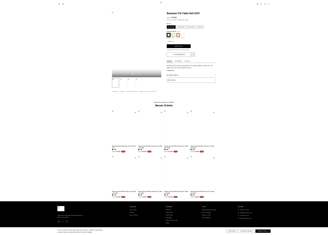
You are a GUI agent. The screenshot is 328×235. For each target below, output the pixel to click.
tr (268, 4)
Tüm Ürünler (133, 209)
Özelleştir (232, 231)
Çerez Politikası (206, 217)
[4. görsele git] (140, 74)
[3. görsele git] (138, 74)
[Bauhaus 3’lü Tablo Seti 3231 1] (115, 82)
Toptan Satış (169, 215)
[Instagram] (58, 221)
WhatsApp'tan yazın (245, 218)
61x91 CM (199, 27)
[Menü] (59, 4)
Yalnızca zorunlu (246, 231)
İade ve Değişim (206, 212)
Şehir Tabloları (134, 215)
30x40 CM (171, 27)
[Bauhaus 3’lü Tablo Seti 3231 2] (123, 82)
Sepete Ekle (179, 46)
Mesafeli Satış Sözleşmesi (209, 209)
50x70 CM (190, 27)
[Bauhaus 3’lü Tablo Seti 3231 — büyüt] (136, 44)
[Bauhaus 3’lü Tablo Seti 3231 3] (131, 82)
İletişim (167, 223)
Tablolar (122, 91)
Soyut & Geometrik (132, 91)
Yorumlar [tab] (187, 61)
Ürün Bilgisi (169, 217)
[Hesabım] (261, 4)
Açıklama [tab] (169, 61)
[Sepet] (257, 4)
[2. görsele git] (135, 74)
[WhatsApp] (66, 221)
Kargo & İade (191, 80)
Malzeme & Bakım (191, 75)
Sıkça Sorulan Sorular (172, 220)
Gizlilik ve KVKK (206, 215)
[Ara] (63, 4)
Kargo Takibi (169, 212)
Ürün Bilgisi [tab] (178, 61)
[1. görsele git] (132, 74)
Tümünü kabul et (263, 231)
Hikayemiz (169, 209)
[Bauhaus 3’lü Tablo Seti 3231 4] (139, 82)
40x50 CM (181, 27)
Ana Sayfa (115, 91)
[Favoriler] (265, 4)
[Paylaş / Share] (193, 55)
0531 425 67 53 (244, 215)
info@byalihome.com (246, 212)
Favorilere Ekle (179, 54)
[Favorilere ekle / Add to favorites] (135, 113)
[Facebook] (62, 221)
